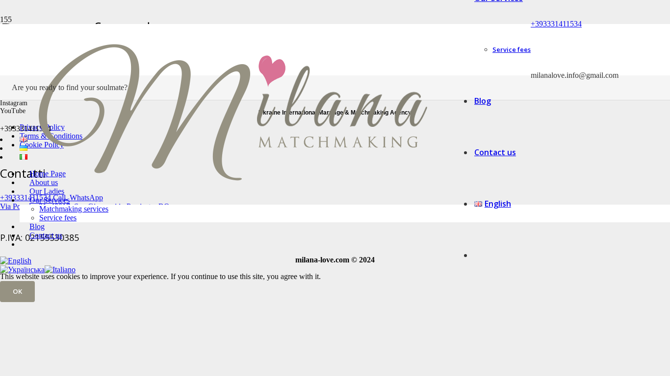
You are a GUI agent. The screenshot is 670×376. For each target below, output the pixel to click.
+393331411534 (556, 24)
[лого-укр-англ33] (232, 225)
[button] (15, 261)
